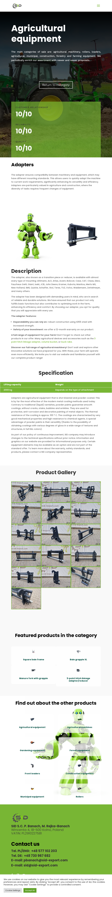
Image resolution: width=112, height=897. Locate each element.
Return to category (56, 85)
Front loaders (32, 773)
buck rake (66, 341)
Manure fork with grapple (33, 678)
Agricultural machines (79, 727)
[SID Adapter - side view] (26, 523)
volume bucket (49, 341)
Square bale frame (33, 659)
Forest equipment (80, 750)
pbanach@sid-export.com (46, 860)
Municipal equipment (32, 796)
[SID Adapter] (85, 587)
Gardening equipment (32, 750)
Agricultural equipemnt (32, 727)
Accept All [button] (30, 890)
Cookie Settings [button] (12, 890)
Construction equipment (80, 773)
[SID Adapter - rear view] (56, 523)
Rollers (79, 796)
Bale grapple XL (78, 659)
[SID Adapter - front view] (26, 502)
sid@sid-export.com (41, 865)
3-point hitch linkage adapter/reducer (78, 679)
